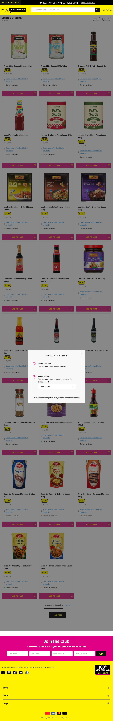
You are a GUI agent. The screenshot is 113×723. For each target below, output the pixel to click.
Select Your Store (10, 2)
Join (101, 654)
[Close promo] (111, 2)
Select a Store (45, 387)
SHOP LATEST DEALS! (88, 3)
